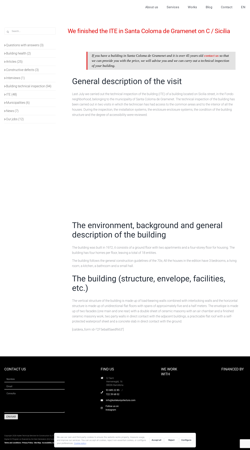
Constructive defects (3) (22, 70)
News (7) (12, 111)
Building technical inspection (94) (28, 86)
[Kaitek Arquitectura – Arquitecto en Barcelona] (23, 3)
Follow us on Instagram (112, 408)
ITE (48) (11, 94)
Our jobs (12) (15, 119)
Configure (186, 440)
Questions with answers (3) (25, 45)
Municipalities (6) (18, 102)
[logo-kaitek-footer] (22, 432)
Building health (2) (18, 53)
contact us (211, 55)
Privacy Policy (27, 443)
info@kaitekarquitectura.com (120, 400)
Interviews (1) (15, 78)
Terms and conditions (12, 443)
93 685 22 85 (112, 390)
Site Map (37, 443)
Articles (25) (14, 61)
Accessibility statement (51, 443)
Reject (171, 440)
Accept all (156, 440)
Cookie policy (80, 443)
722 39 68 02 (112, 394)
